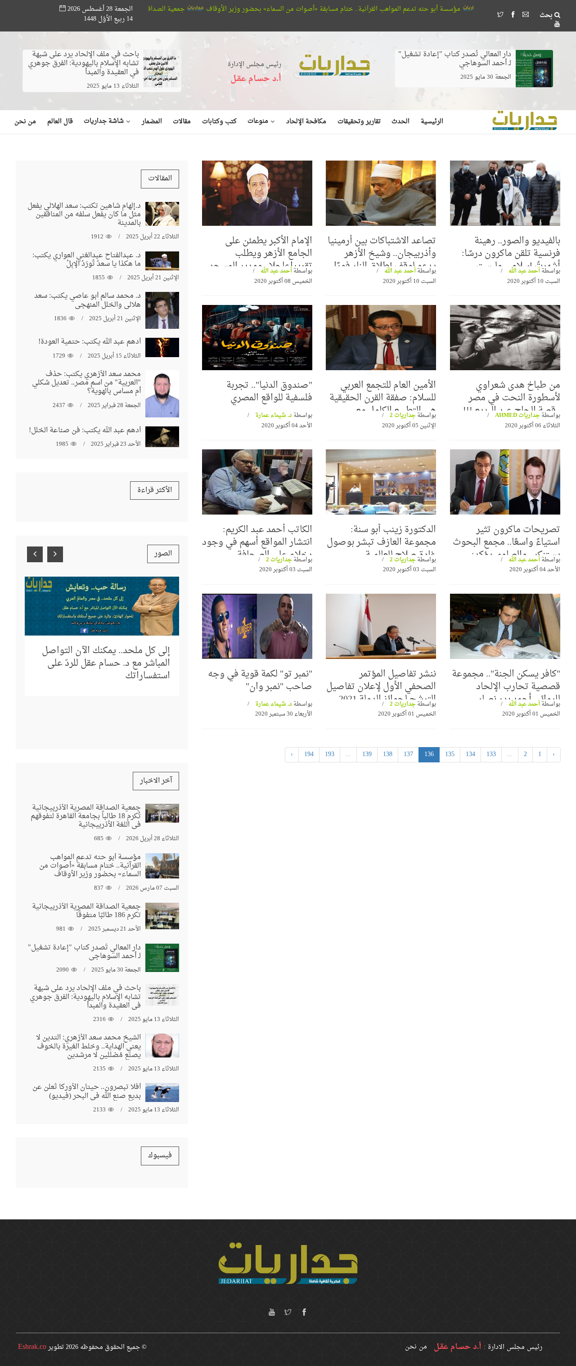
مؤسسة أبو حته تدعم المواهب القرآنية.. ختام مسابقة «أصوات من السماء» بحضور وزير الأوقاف (407, 9)
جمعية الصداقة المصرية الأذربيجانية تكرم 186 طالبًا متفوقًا (180, 9)
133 (491, 754)
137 (408, 754)
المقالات (160, 178)
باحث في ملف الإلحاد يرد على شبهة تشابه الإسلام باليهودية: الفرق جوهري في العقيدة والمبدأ (83, 63)
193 (329, 754)
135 (449, 754)
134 (470, 754)
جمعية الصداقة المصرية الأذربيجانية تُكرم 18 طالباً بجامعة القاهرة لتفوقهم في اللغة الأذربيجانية (86, 816)
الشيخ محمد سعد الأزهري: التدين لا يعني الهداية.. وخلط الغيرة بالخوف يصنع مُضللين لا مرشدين (88, 1046)
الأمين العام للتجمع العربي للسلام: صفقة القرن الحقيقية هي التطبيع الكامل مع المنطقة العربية (382, 404)
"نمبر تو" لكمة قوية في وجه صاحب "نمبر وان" (260, 680)
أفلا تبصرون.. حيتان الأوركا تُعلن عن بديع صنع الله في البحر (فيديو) (86, 1091)
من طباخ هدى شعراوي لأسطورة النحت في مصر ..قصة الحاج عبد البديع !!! (511, 398)
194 (309, 754)
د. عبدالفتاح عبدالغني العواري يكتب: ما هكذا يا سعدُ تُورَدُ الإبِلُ (86, 260)
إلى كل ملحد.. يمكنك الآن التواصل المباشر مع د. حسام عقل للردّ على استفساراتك (106, 663)
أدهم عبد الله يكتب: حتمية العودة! (89, 342)
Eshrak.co (32, 1347)
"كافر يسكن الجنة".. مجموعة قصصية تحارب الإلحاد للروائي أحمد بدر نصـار (506, 687)
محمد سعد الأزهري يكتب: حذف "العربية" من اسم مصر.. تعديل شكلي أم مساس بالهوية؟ (86, 382)
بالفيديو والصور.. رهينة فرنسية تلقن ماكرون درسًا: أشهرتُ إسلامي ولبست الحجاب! (511, 260)
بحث (547, 16)
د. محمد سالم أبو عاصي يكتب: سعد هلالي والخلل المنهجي (87, 300)
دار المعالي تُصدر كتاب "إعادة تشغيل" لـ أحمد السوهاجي (454, 59)
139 (367, 754)
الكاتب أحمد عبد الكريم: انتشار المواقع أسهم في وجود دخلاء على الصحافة (257, 542)
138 (387, 754)
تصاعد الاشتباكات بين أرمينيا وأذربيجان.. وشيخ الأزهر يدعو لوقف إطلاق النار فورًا (382, 254)
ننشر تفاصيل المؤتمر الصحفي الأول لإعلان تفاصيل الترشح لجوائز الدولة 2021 (381, 687)
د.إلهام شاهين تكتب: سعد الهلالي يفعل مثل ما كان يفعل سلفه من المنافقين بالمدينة (84, 214)
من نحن (416, 1347)
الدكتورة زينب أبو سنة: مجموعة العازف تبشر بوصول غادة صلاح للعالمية (381, 542)
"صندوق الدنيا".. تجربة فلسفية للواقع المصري (269, 392)
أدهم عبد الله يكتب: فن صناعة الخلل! (85, 430)
